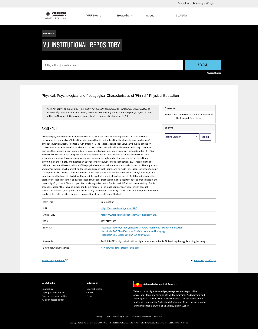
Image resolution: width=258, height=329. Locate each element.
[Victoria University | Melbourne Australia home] (55, 15)
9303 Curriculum (142, 235)
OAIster (90, 292)
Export (169, 128)
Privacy (99, 316)
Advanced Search (214, 72)
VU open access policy (53, 299)
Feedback (158, 316)
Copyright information (53, 292)
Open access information (54, 296)
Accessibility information (141, 316)
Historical (106, 227)
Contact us (184, 3)
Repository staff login (205, 260)
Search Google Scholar (53, 260)
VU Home (47, 33)
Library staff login (205, 3)
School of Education (172, 227)
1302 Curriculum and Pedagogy (149, 231)
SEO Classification (122, 235)
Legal (108, 316)
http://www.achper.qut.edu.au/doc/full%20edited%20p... (129, 214)
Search (203, 65)
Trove (89, 296)
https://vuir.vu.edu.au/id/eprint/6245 (119, 208)
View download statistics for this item (120, 247)
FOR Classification (122, 231)
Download (171, 108)
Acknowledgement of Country (160, 284)
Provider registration (121, 316)
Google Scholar (94, 289)
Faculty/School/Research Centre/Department (136, 227)
